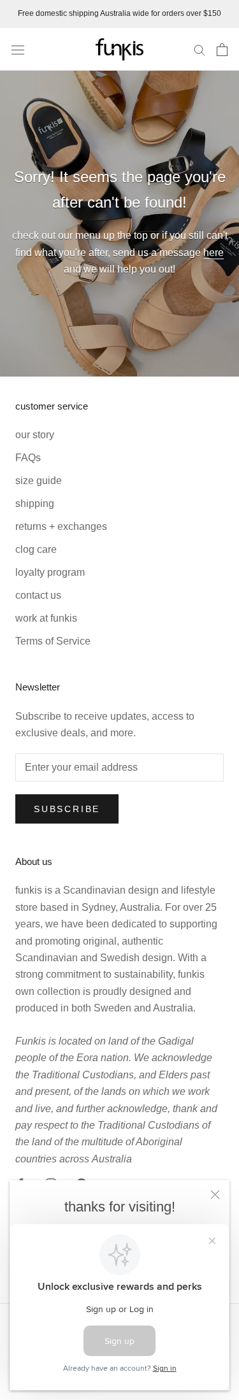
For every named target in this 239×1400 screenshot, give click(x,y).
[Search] (199, 49)
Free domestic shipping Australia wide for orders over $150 (119, 13)
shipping (34, 503)
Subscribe (67, 809)
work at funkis (46, 618)
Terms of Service (53, 641)
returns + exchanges (61, 526)
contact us (38, 595)
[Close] (215, 1194)
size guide (38, 480)
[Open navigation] (17, 49)
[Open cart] (222, 49)
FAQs (28, 457)
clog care (36, 549)
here (213, 252)
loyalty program (50, 572)
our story (34, 434)
